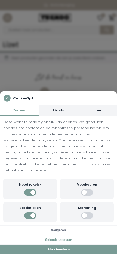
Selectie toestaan (58, 240)
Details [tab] (58, 110)
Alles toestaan (58, 249)
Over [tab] (97, 110)
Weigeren (58, 230)
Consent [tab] (19, 110)
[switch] (30, 192)
